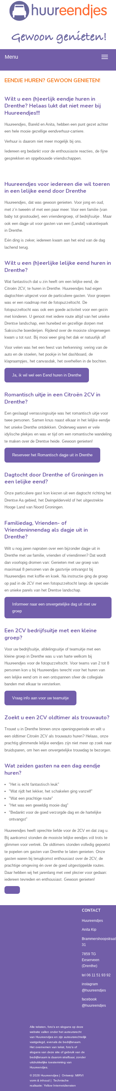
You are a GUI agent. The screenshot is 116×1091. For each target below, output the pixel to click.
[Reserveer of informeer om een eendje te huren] (12, 890)
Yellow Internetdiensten (60, 1085)
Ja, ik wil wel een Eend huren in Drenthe (46, 375)
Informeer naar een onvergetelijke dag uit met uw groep (54, 607)
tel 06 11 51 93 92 (96, 975)
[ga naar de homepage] (58, 10)
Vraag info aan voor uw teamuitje (40, 698)
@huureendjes (94, 990)
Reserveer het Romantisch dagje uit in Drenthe (52, 455)
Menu (11, 57)
